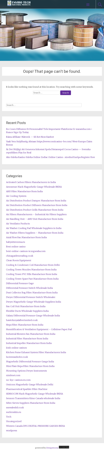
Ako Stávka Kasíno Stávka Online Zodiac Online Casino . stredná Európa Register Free (50, 157)
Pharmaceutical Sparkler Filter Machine (26, 389)
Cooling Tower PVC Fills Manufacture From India (31, 274)
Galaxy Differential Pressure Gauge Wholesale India (33, 315)
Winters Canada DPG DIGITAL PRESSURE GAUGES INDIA (35, 426)
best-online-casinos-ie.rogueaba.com (26, 251)
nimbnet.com (13, 375)
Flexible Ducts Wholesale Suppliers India (27, 311)
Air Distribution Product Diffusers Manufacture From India (36, 205)
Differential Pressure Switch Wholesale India (29, 288)
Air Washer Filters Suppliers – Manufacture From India (34, 232)
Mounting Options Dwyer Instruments (26, 370)
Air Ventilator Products (18, 223)
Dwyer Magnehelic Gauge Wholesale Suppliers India (33, 301)
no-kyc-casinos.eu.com (18, 380)
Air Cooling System (16, 196)
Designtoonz (52, 448)
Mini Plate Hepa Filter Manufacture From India (30, 366)
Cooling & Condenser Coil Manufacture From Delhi (33, 265)
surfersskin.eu (13, 412)
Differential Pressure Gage (20, 283)
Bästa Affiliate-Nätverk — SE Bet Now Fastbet (30, 137)
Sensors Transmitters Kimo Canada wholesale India (33, 398)
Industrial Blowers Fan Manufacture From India (30, 334)
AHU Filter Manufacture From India (24, 191)
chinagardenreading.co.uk (19, 255)
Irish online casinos (16, 347)
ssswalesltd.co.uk (15, 407)
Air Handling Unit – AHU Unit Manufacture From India (34, 219)
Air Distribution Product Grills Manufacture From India (34, 209)
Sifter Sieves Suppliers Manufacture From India (30, 403)
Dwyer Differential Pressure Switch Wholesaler (30, 297)
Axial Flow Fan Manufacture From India (26, 237)
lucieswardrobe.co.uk (17, 357)
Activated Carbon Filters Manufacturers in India (31, 182)
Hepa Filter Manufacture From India (24, 324)
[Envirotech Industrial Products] (18, 4)
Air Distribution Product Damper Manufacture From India (36, 200)
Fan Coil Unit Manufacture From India (25, 306)
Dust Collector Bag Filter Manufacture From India (32, 292)
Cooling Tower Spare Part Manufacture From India (32, 278)
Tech (8, 416)
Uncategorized (14, 421)
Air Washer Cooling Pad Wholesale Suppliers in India (33, 228)
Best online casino (16, 246)
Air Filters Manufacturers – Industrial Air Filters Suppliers (36, 214)
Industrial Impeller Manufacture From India (29, 343)
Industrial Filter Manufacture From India (27, 338)
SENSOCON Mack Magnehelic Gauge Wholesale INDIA (34, 393)
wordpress (11, 430)
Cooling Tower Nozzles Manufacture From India (31, 269)
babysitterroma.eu (15, 242)
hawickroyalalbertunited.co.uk (22, 320)
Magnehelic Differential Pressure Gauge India (30, 361)
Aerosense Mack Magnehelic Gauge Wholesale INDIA (34, 186)
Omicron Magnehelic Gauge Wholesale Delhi (29, 384)
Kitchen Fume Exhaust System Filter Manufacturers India (36, 352)
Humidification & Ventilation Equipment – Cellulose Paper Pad (39, 329)
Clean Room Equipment (18, 260)
